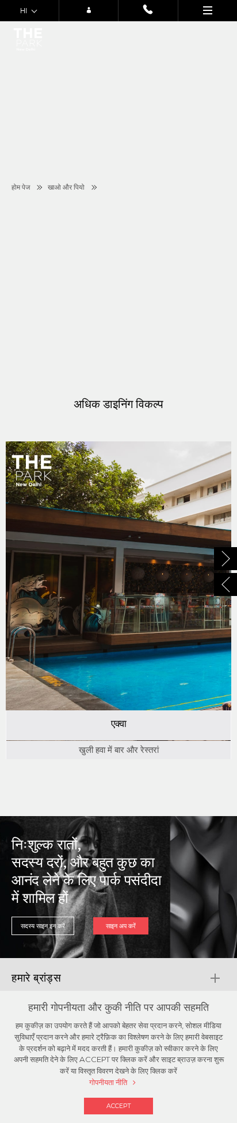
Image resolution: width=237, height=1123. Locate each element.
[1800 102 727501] (147, 10)
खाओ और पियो (66, 187)
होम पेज (21, 187)
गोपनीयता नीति (108, 1083)
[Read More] (118, 600)
